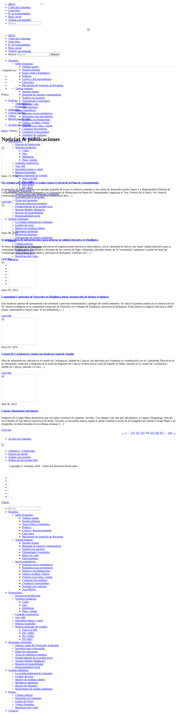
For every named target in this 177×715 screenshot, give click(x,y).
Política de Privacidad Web (23, 460)
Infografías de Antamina (28, 698)
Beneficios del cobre (19, 119)
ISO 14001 (28, 632)
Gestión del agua (24, 676)
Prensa (12, 691)
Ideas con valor (30, 104)
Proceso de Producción (27, 144)
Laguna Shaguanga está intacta (19, 410)
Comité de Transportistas (35, 131)
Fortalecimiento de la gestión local (33, 657)
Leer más (6, 201)
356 (157, 432)
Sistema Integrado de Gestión (31, 175)
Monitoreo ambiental (26, 231)
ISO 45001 (28, 184)
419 (170, 432)
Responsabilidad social (27, 667)
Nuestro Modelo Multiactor (30, 660)
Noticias (12, 100)
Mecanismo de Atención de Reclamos (42, 85)
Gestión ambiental (18, 670)
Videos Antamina (24, 704)
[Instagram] (8, 493)
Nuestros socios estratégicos (37, 113)
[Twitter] (8, 480)
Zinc (24, 605)
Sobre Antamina (24, 63)
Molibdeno (28, 608)
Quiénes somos (30, 66)
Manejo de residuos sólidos (30, 679)
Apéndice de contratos (34, 135)
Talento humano (24, 88)
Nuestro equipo (30, 91)
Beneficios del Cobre (26, 256)
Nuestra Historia (31, 69)
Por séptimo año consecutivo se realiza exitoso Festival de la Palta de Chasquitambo (50, 182)
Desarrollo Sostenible (20, 642)
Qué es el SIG (30, 178)
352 (138, 432)
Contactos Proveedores (34, 128)
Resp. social (14, 16)
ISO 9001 (27, 639)
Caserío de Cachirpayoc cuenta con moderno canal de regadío (37, 353)
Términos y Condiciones (21, 450)
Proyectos (20, 106)
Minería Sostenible (25, 623)
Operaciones (15, 592)
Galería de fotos (17, 112)
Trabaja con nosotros (19, 19)
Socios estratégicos (25, 110)
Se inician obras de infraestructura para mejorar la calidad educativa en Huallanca (49, 239)
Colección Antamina (19, 7)
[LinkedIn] (8, 490)
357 (162, 432)
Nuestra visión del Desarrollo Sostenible (37, 645)
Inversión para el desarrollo (30, 648)
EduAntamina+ (30, 107)
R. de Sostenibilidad (19, 13)
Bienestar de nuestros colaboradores (41, 94)
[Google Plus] (8, 487)
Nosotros (14, 60)
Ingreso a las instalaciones (36, 119)
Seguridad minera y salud (29, 620)
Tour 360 (20, 617)
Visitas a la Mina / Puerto (35, 122)
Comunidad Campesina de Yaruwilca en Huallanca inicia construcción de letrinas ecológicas (55, 296)
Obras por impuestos (26, 200)
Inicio (4, 130)
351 (133, 432)
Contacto (13, 259)
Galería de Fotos (24, 701)
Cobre (25, 601)
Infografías (14, 109)
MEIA (11, 4)
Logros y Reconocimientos (37, 79)
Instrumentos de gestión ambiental (33, 237)
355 (152, 432)
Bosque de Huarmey (26, 234)
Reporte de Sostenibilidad (29, 664)
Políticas (26, 76)
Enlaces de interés (18, 454)
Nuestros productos (25, 598)
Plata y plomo (29, 611)
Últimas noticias (24, 243)
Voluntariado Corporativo (36, 100)
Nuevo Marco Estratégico (36, 72)
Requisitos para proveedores (37, 116)
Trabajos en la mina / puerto (37, 125)
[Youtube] (8, 484)
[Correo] (8, 496)
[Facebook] (8, 477)
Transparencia (22, 103)
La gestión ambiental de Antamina (33, 673)
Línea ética (14, 10)
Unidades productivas (27, 614)
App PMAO (29, 589)
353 (142, 432)
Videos (12, 115)
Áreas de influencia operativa (31, 654)
